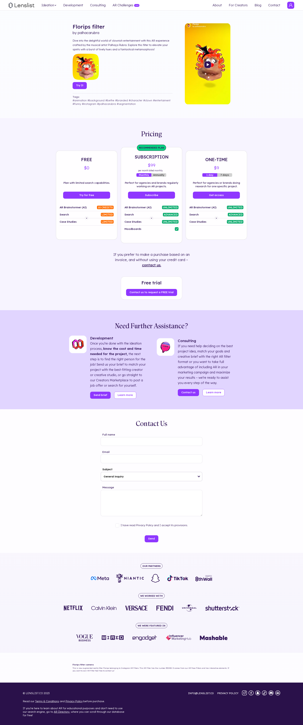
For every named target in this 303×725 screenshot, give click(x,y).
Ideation (48, 5)
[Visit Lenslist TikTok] (264, 693)
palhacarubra (88, 33)
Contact (274, 5)
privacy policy (227, 693)
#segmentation (126, 104)
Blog (258, 5)
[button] (199, 476)
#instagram (89, 104)
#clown (147, 100)
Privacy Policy (74, 701)
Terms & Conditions (47, 701)
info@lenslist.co (201, 693)
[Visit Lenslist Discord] (271, 693)
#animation (80, 100)
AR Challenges (123, 5)
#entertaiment (161, 100)
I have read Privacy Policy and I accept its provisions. (154, 525)
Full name (108, 434)
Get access (216, 195)
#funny (77, 104)
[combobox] (151, 476)
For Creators (238, 5)
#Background (96, 100)
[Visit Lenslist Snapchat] (257, 693)
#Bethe (109, 100)
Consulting (98, 5)
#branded (121, 100)
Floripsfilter (89, 26)
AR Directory (61, 711)
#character (135, 100)
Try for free (86, 195)
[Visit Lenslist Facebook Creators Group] (277, 693)
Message (108, 487)
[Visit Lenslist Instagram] (244, 693)
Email (106, 452)
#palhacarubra (106, 104)
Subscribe (151, 195)
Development (73, 5)
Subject (107, 469)
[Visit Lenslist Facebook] (251, 693)
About (217, 5)
